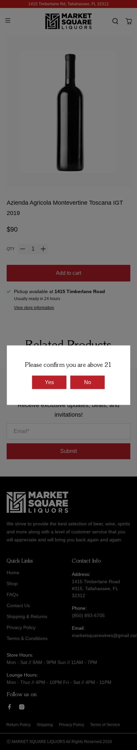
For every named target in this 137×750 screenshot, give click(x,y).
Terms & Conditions (27, 638)
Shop (12, 583)
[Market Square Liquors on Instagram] (22, 707)
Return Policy (18, 724)
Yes (49, 382)
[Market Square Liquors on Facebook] (9, 707)
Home (13, 572)
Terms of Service (105, 724)
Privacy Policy (21, 627)
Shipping (45, 724)
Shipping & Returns (27, 616)
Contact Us (18, 605)
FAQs (12, 594)
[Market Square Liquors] (68, 21)
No (87, 382)
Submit (68, 451)
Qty (11, 249)
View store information (34, 307)
